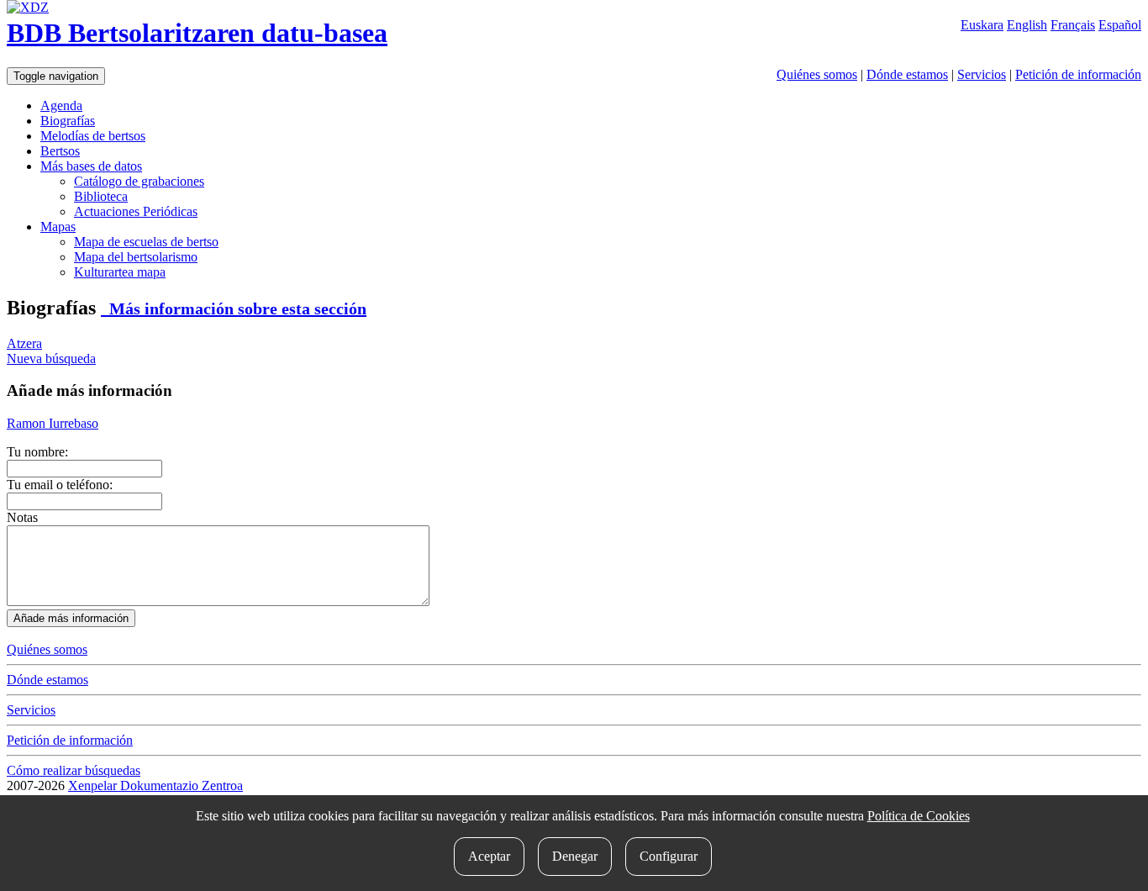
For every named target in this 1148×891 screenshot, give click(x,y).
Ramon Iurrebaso (52, 423)
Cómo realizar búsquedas (73, 770)
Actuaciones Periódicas (135, 211)
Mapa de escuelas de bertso (146, 242)
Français (1073, 25)
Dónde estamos (907, 74)
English (1027, 25)
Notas (22, 517)
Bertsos (60, 151)
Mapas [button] (58, 226)
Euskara (982, 25)
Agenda (61, 105)
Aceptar (489, 856)
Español (1119, 25)
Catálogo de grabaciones (139, 181)
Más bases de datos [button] (91, 166)
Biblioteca (101, 196)
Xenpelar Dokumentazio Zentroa (155, 785)
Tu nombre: (37, 452)
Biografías (67, 120)
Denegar (575, 856)
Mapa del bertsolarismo (135, 257)
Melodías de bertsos (92, 136)
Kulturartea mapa (120, 272)
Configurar (669, 856)
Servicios (981, 74)
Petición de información (1078, 74)
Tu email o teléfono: (60, 484)
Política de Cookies (918, 816)
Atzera (24, 343)
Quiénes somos (817, 74)
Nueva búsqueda (51, 358)
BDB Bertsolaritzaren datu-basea (197, 33)
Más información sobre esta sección (233, 308)
